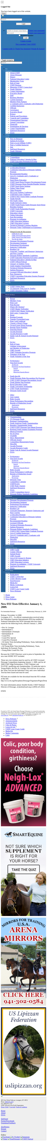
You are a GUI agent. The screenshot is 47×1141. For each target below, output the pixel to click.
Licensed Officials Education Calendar (24, 272)
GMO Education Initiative (19, 221)
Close (4, 13)
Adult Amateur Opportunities (20, 266)
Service (12, 342)
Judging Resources (17, 270)
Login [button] (26, 38)
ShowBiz (13, 444)
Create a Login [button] (25, 41)
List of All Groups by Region (20, 558)
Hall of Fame (15, 83)
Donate (3, 1129)
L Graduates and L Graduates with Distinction (26, 104)
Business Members (17, 98)
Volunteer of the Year (17, 354)
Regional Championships (19, 421)
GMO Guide (14, 550)
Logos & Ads (10, 727)
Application (15, 405)
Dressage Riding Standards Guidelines (24, 256)
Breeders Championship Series (21, 425)
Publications (14, 574)
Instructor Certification (18, 247)
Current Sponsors (16, 100)
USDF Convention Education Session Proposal (27, 276)
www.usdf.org (4, 715)
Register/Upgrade (16, 317)
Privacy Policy (5, 1107)
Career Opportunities (17, 128)
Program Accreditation (18, 219)
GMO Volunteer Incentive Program (22, 352)
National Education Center (19, 79)
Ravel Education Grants (18, 384)
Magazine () (21, 87)
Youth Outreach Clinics (18, 203)
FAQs (12, 133)
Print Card (13, 303)
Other (12, 395)
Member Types (15, 301)
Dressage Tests (15, 480)
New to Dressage (16, 139)
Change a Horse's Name (18, 323)
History (12, 77)
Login (23, 24)
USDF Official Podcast (18, 262)
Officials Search (16, 440)
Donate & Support (37, 49)
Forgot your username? (36, 31)
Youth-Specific (15, 199)
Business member (27, 35)
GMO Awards (15, 350)
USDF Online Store (17, 286)
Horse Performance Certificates (21, 472)
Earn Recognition (16, 217)
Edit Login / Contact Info (19, 313)
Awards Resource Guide (19, 334)
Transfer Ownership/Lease (19, 319)
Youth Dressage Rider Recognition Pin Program (27, 378)
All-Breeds (15, 365)
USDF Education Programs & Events (23, 161)
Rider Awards (15, 399)
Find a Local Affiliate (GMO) (20, 143)
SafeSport (4, 1119)
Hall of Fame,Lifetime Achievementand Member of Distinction (19, 346)
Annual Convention (17, 122)
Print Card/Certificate (17, 321)
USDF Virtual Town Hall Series (21, 237)
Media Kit (13, 583)
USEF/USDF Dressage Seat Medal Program (26, 427)
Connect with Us (9, 49)
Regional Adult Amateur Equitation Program (26, 429)
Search (15, 368)
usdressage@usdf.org (17, 715)
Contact (4, 1131)
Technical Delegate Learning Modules (24, 225)
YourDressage (15, 581)
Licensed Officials (16, 523)
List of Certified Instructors (19, 533)
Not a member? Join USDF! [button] (26, 44)
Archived (16, 370)
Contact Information (17, 91)
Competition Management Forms (22, 442)
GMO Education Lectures (19, 223)
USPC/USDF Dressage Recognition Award (26, 380)
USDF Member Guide (18, 579)
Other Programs (15, 190)
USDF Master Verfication (19, 309)
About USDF (15, 73)
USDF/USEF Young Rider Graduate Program (26, 197)
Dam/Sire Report (16, 330)
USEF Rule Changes (17, 486)
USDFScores (15, 484)
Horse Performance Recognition (21, 401)
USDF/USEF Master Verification (22, 311)
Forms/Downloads (7, 1121)
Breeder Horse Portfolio (18, 327)
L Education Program (17, 168)
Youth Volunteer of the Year (20, 356)
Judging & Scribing (17, 141)
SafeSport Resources (17, 131)
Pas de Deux (14, 434)
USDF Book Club (17, 234)
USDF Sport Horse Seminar (20, 186)
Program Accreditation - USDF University (25, 564)
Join (11, 147)
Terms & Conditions (21, 1107)
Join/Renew (5, 1127)
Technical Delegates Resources (21, 525)
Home (7, 595)
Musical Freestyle (16, 432)
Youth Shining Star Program (20, 382)
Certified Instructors (17, 106)
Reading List (14, 249)
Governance (14, 110)
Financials (13, 124)
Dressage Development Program (21, 241)
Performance (15, 361)
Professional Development (19, 245)
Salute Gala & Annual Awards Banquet (24, 336)
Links (7, 735)
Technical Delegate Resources (21, 268)
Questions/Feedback (8, 1123)
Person (12, 299)
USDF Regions (15, 85)
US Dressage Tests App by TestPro (22, 289)
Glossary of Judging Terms (19, 264)
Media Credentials (16, 585)
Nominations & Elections (19, 126)
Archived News (11, 723)
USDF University (16, 211)
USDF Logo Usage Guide (19, 589)
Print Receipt (14, 305)
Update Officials (16, 552)
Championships (15, 417)
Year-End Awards (16, 363)
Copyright (12, 1107)
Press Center (9, 597)
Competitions (15, 157)
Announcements (11, 721)
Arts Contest (14, 397)
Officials (13, 108)
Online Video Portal (17, 188)
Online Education (16, 215)
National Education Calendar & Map (23, 159)
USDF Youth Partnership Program (22, 209)
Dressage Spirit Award (18, 391)
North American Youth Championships (24, 423)
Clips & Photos (10, 725)
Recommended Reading (18, 174)
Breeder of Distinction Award (20, 403)
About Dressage (16, 75)
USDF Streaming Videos (19, 291)
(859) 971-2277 (9, 1102)
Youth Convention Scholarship (21, 386)
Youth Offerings (16, 89)
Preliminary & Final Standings (21, 366)
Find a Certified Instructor (19, 145)
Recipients (15, 407)
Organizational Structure (19, 120)
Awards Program (16, 332)
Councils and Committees (19, 118)
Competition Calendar (18, 482)
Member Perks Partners (18, 102)
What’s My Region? (17, 307)
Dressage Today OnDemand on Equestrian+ (26, 227)
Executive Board (16, 93)
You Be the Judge (17, 239)
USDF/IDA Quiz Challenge (20, 194)
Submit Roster (15, 554)
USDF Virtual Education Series (21, 235)
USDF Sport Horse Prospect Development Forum (28, 182)
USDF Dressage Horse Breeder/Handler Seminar (28, 184)
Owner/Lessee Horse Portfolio (21, 325)
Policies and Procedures (18, 116)
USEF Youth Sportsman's (19, 389)
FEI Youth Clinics (16, 201)
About (3, 1113)
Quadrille (13, 436)
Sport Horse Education (18, 180)
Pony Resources (16, 274)
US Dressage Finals (17, 419)
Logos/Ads (14, 587)
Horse (12, 315)
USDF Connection (17, 577)
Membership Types (17, 81)
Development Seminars (18, 243)
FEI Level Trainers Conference (21, 192)
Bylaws (13, 114)
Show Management (17, 438)
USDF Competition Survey (20, 492)
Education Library (16, 213)
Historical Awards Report (21, 372)
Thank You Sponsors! (23, 49)
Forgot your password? (36, 33)
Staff (11, 95)
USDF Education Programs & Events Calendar (27, 258)
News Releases (15, 591)
